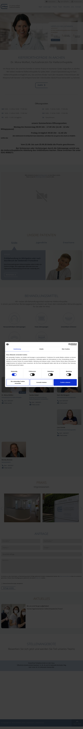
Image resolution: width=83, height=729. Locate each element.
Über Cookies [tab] (66, 349)
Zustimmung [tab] (17, 349)
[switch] (32, 374)
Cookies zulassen (65, 382)
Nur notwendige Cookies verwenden (18, 382)
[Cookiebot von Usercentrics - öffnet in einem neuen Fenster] (70, 344)
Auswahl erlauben (41, 382)
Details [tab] (41, 349)
